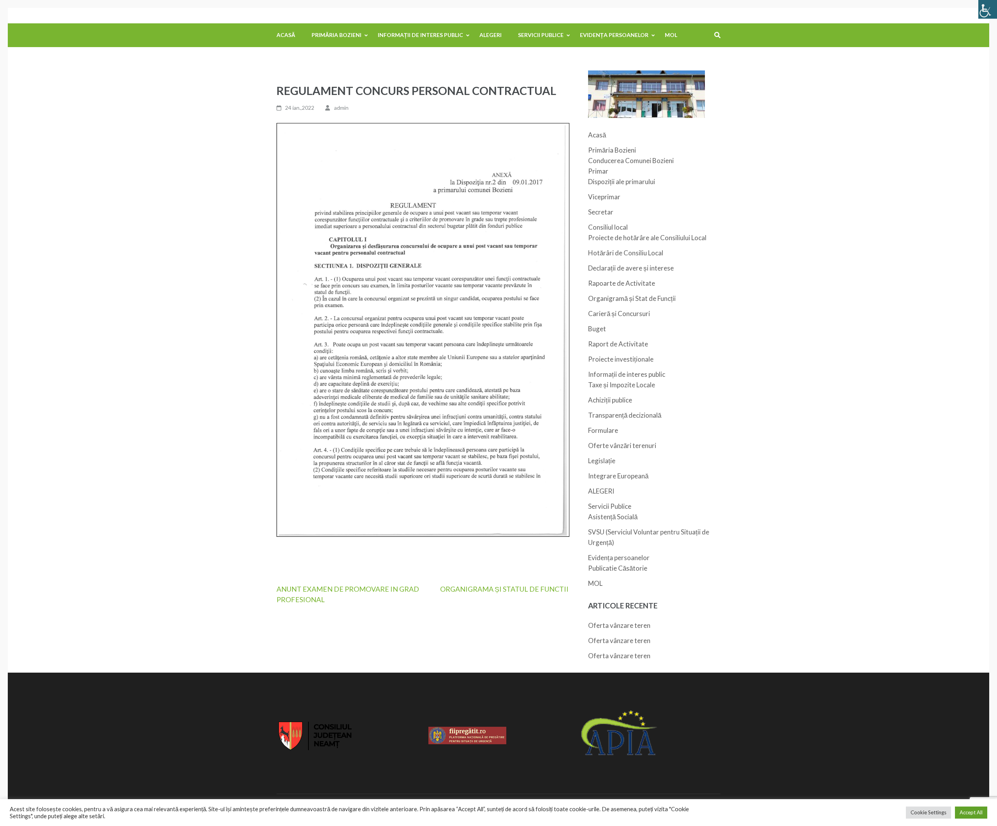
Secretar (600, 212)
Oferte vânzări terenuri (622, 445)
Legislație (601, 461)
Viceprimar (604, 197)
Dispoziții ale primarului (621, 182)
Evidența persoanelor (614, 35)
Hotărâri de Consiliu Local (625, 253)
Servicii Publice (541, 35)
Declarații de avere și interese (631, 268)
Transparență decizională (624, 415)
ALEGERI (490, 35)
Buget (597, 329)
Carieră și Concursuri (619, 313)
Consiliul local (608, 227)
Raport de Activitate (618, 344)
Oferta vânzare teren (619, 625)
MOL (671, 35)
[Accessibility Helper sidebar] (987, 9)
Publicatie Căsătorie (617, 568)
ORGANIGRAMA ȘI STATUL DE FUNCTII (504, 589)
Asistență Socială (613, 517)
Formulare (603, 430)
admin (341, 107)
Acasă (286, 35)
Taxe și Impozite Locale (621, 385)
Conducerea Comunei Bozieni (631, 160)
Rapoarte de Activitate (621, 283)
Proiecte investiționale (621, 359)
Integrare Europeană (618, 476)
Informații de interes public (420, 35)
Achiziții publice (610, 400)
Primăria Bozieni (336, 35)
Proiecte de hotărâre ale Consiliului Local (647, 238)
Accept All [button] (971, 812)
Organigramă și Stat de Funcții (632, 298)
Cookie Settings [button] (928, 812)
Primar (598, 171)
